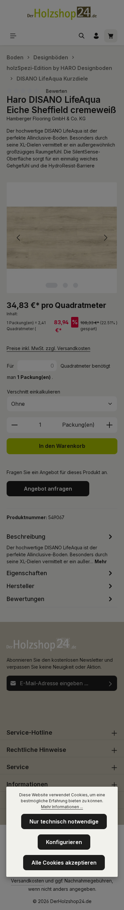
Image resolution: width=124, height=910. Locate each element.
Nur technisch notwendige (64, 821)
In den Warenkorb (62, 446)
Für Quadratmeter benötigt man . (58, 371)
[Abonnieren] (110, 683)
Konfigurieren (64, 842)
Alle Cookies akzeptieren (64, 862)
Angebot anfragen (48, 488)
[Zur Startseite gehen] (62, 13)
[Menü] (13, 35)
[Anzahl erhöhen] (109, 425)
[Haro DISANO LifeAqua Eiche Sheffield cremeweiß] (62, 237)
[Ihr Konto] (96, 35)
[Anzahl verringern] (14, 425)
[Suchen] (81, 35)
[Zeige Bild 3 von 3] (75, 285)
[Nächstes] (105, 238)
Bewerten (56, 91)
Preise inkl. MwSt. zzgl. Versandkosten (48, 348)
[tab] (60, 548)
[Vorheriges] (19, 238)
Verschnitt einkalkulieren (33, 391)
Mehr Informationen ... (62, 806)
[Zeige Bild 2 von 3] (65, 285)
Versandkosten (27, 880)
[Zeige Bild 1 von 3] (52, 285)
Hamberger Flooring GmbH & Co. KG (46, 118)
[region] (62, 237)
